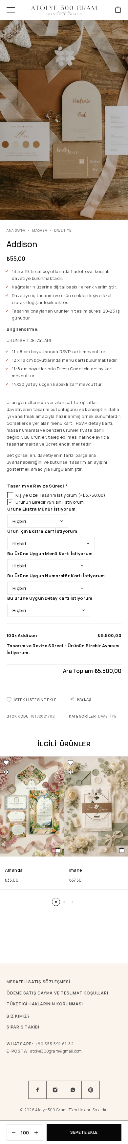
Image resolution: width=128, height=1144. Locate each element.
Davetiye (63, 230)
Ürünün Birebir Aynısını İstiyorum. (50, 502)
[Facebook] (37, 1090)
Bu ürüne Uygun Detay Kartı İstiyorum (50, 598)
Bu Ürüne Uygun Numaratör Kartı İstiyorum (56, 576)
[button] (56, 902)
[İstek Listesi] (6, 763)
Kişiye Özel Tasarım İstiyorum (60, 495)
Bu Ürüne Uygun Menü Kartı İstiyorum (50, 553)
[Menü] (10, 10)
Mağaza (39, 230)
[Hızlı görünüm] (6, 772)
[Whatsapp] (73, 1090)
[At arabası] (118, 10)
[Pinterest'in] (90, 1090)
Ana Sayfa (16, 230)
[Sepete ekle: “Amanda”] (58, 850)
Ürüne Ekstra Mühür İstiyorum (41, 509)
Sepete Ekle (84, 1132)
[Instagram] (55, 1090)
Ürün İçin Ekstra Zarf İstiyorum (42, 531)
